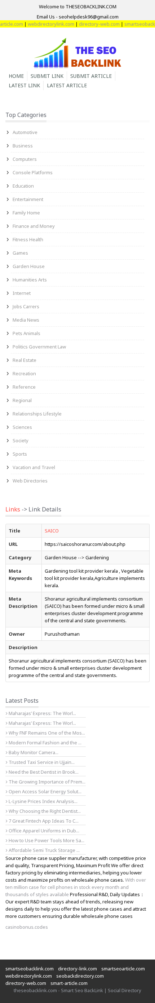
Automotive (25, 132)
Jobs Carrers (26, 306)
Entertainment (28, 199)
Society (20, 440)
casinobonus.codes (26, 927)
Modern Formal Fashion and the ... (44, 742)
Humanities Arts (30, 279)
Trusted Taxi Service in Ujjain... (41, 762)
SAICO (52, 530)
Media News (26, 320)
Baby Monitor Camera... (33, 752)
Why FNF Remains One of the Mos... (46, 733)
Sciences (22, 427)
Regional (22, 400)
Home (16, 75)
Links (12, 509)
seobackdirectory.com (80, 976)
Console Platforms (33, 172)
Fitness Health (28, 239)
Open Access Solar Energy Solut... (44, 791)
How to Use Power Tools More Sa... (46, 840)
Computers (25, 159)
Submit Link (47, 75)
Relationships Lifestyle (37, 413)
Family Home (26, 212)
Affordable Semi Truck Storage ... (44, 850)
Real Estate (24, 360)
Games (20, 253)
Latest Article (67, 85)
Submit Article (91, 75)
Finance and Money (34, 226)
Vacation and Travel (34, 467)
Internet (22, 293)
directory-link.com (77, 968)
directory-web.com (94, 24)
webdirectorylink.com (46, 24)
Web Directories (30, 480)
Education (23, 186)
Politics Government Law (39, 346)
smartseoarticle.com (123, 968)
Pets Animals (26, 333)
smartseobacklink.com (29, 968)
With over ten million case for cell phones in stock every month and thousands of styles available (75, 887)
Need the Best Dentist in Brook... (43, 772)
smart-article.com (69, 983)
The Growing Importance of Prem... (46, 781)
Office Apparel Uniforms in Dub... (43, 830)
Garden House (29, 266)
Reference (24, 387)
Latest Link (24, 85)
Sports (20, 454)
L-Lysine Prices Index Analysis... (43, 801)
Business (23, 145)
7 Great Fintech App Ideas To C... (43, 821)
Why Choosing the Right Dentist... (44, 811)
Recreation (24, 373)
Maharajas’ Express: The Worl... (42, 713)
